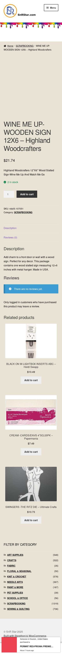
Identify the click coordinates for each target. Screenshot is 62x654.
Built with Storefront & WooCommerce (25, 636)
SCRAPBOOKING (25, 45)
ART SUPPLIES (15, 554)
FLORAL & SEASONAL (19, 571)
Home (10, 45)
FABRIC (11, 565)
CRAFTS (11, 560)
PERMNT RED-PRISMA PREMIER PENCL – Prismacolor (37, 646)
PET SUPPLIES (15, 592)
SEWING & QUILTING (18, 608)
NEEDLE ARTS (15, 582)
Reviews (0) (10, 237)
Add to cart (27, 194)
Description (10, 228)
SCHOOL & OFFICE (17, 598)
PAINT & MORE (15, 587)
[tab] (31, 228)
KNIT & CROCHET (16, 576)
